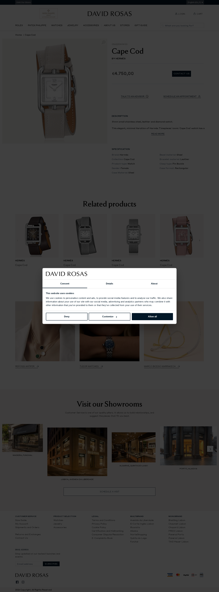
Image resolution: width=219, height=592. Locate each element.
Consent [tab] (64, 283)
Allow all (152, 316)
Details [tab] (109, 283)
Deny (66, 316)
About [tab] (154, 283)
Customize (107, 316)
